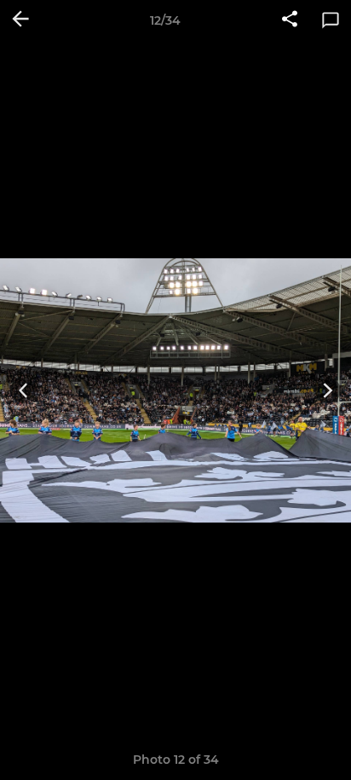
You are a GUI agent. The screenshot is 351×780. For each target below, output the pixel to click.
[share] (289, 20)
